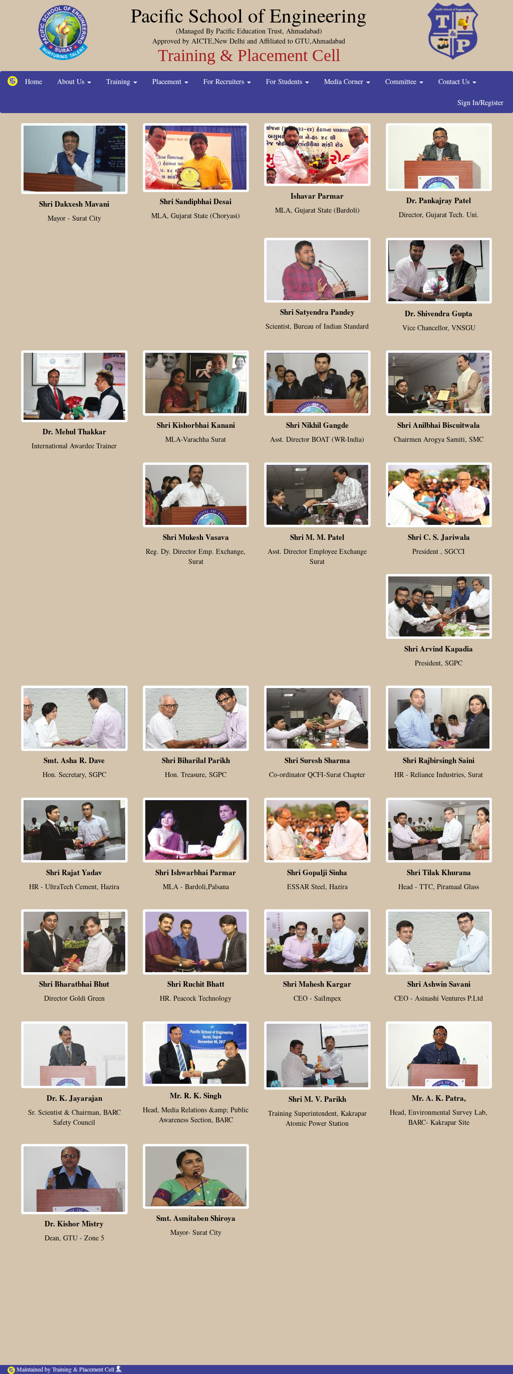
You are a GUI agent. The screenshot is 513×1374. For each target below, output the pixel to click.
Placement (167, 81)
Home (33, 81)
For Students (285, 81)
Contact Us (454, 81)
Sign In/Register (480, 102)
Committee (401, 81)
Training (119, 81)
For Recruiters (224, 81)
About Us (71, 81)
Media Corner (344, 81)
